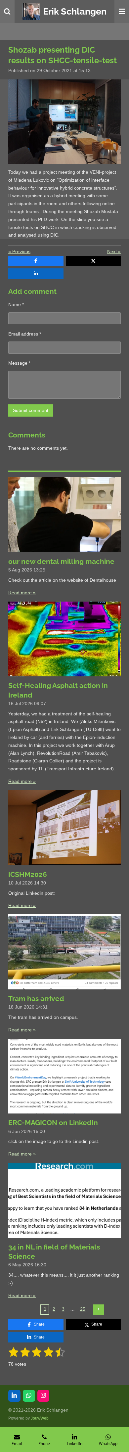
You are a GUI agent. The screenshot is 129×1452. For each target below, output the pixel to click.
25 (82, 1309)
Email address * (24, 334)
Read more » (22, 592)
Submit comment (30, 410)
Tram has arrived (36, 998)
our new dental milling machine (61, 561)
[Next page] (98, 1309)
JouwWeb (40, 1418)
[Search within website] (7, 11)
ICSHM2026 (27, 874)
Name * (16, 304)
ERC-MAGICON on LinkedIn (53, 1122)
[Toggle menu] (121, 11)
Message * (19, 363)
